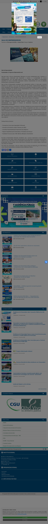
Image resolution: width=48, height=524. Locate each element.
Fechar (39, 37)
